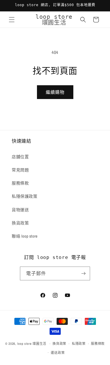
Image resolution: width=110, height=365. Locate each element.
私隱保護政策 (25, 196)
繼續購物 (55, 92)
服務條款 (20, 183)
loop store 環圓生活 (31, 344)
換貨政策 (20, 223)
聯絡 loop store (25, 236)
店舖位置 (20, 156)
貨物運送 (20, 209)
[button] (11, 19)
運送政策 (58, 353)
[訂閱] (83, 273)
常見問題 (20, 170)
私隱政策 (79, 344)
